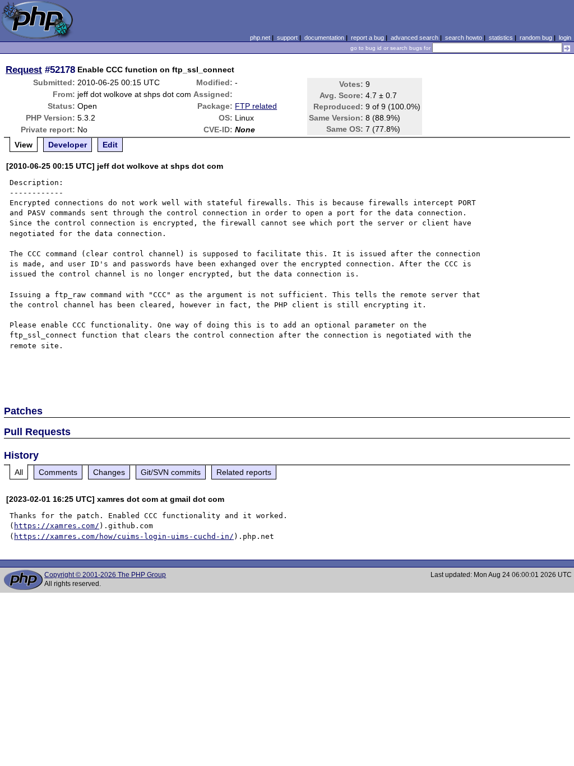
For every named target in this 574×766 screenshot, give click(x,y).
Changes (109, 472)
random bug (536, 37)
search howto (463, 37)
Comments (58, 472)
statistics (501, 37)
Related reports (243, 472)
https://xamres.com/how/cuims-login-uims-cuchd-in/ (124, 536)
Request (24, 69)
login (565, 37)
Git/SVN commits (171, 472)
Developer (67, 144)
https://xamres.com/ (56, 526)
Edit (110, 144)
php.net (260, 37)
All (19, 472)
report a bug (367, 37)
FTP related (256, 105)
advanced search (414, 37)
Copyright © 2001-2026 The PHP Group (105, 575)
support (287, 37)
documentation (324, 37)
